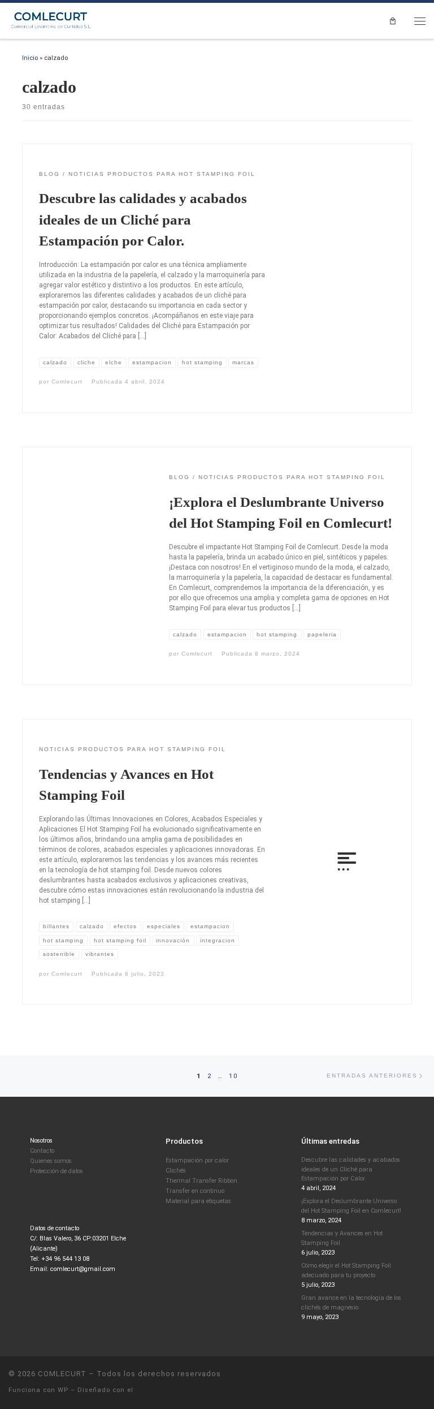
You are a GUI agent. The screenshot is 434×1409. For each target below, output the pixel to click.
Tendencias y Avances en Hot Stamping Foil (342, 1238)
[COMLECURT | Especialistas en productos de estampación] (51, 19)
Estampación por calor (197, 1160)
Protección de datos (56, 1171)
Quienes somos (51, 1161)
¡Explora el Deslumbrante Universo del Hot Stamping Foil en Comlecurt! (351, 1205)
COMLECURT (62, 1373)
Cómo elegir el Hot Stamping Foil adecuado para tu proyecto (346, 1270)
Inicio (30, 58)
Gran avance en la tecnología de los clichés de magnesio (351, 1302)
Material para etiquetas (198, 1201)
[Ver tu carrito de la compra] (392, 21)
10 (233, 1076)
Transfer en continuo (195, 1191)
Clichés (176, 1170)
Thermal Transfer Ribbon (201, 1180)
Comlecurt (67, 381)
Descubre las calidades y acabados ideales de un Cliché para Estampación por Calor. (143, 219)
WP (63, 1390)
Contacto (42, 1150)
